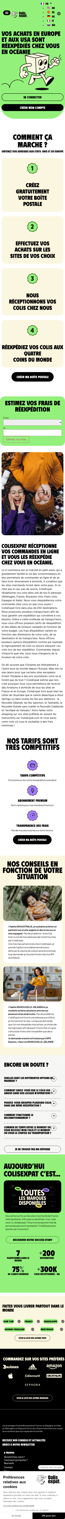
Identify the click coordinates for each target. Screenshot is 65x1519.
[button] (6, 12)
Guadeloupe (50, 1321)
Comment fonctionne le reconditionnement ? (18, 1116)
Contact (8, 1467)
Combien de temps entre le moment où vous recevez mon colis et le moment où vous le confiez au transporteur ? (27, 1130)
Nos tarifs (9, 1463)
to (4, 428)
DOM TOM (8, 1321)
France (28, 1321)
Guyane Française (14, 1329)
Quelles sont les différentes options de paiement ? (28, 1079)
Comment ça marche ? (15, 1460)
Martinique (47, 1329)
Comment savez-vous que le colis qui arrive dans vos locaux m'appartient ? (28, 1091)
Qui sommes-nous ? (14, 1456)
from (6, 417)
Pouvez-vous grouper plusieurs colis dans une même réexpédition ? (27, 1104)
